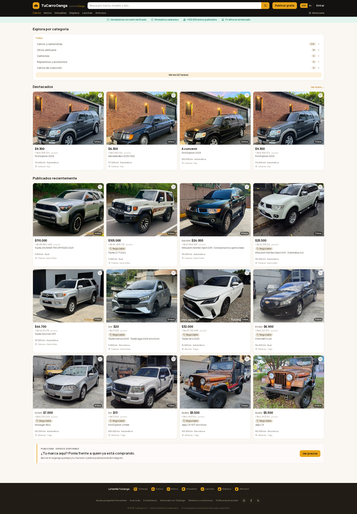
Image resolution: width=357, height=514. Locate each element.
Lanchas (87, 13)
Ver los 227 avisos (178, 74)
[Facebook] (251, 501)
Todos (39, 38)
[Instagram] (244, 501)
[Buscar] (265, 5)
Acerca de (135, 500)
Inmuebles (61, 13)
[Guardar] (100, 95)
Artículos (100, 13)
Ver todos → (317, 87)
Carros (37, 13)
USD (304, 5)
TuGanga (140, 489)
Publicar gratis (284, 5)
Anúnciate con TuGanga (172, 500)
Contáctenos (150, 500)
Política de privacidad (227, 500)
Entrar (320, 5)
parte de (77, 6)
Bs (310, 5)
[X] (258, 501)
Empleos (74, 13)
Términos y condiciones (200, 500)
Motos (48, 13)
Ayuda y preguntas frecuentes (111, 500)
